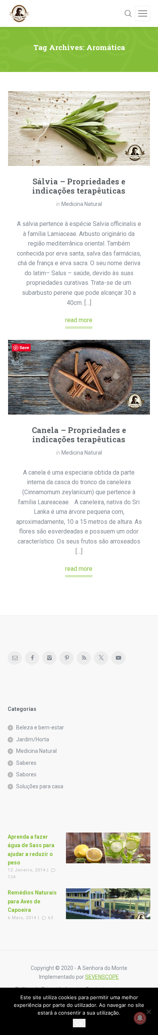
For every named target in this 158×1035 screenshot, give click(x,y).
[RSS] (84, 658)
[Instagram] (49, 658)
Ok (79, 1023)
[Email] (15, 658)
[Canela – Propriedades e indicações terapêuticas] (79, 377)
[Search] (128, 13)
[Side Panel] (142, 13)
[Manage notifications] (140, 1018)
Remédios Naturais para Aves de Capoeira (32, 901)
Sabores (26, 774)
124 (12, 876)
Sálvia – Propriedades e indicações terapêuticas (78, 186)
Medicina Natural (81, 204)
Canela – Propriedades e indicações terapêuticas (79, 434)
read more (78, 320)
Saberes (26, 763)
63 (50, 917)
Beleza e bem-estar (40, 727)
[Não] (148, 1011)
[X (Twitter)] (101, 658)
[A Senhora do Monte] (19, 13)
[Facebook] (32, 658)
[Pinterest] (66, 658)
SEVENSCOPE (102, 977)
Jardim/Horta (32, 739)
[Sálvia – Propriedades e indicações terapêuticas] (79, 128)
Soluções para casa (39, 786)
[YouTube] (118, 658)
